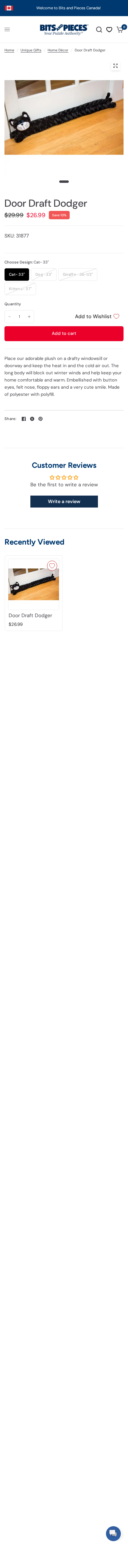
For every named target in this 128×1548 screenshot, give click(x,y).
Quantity (12, 303)
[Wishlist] (109, 29)
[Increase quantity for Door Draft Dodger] (29, 316)
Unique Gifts (31, 50)
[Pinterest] (40, 418)
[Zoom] (115, 65)
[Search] (99, 29)
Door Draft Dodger (30, 615)
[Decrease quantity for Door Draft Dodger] (9, 316)
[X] (32, 418)
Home (9, 50)
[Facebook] (23, 418)
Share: (10, 419)
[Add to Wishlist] (52, 566)
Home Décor (58, 50)
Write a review (64, 501)
